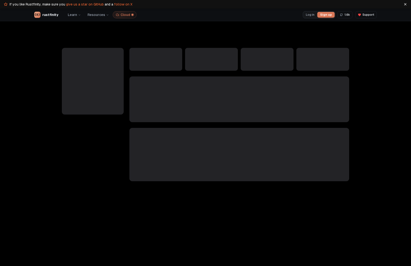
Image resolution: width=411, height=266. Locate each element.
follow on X (123, 4)
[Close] (405, 4)
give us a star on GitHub (85, 4)
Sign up (326, 14)
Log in (310, 14)
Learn (72, 15)
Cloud (125, 15)
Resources (96, 15)
